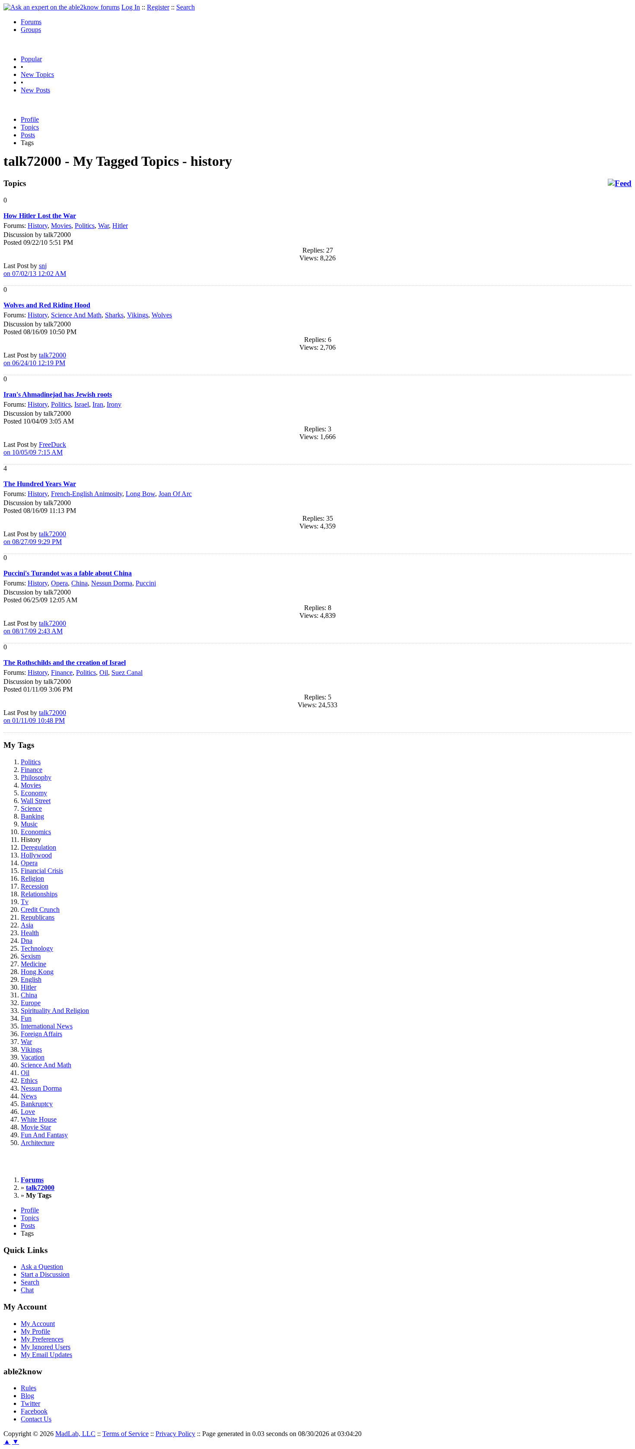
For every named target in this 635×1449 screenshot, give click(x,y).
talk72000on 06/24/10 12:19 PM (34, 359)
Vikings (137, 315)
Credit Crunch (40, 909)
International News (47, 1026)
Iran (97, 404)
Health (30, 932)
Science (31, 808)
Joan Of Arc (175, 493)
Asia (27, 925)
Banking (32, 816)
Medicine (33, 964)
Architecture (37, 1142)
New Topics (37, 74)
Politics (85, 225)
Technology (37, 948)
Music (29, 824)
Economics (36, 831)
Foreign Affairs (41, 1034)
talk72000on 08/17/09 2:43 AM (34, 627)
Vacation (32, 1057)
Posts (28, 135)
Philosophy (36, 777)
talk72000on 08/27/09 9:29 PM (34, 537)
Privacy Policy (175, 1433)
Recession (34, 886)
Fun (26, 1018)
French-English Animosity (86, 493)
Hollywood (36, 855)
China (79, 583)
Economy (34, 793)
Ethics (29, 1080)
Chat (27, 1290)
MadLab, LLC (75, 1433)
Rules (28, 1388)
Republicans (37, 917)
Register (158, 7)
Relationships (39, 894)
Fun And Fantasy (44, 1135)
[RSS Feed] (620, 183)
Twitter (30, 1403)
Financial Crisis (42, 870)
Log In (130, 7)
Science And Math (76, 315)
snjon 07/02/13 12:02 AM (34, 269)
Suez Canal (127, 672)
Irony (114, 404)
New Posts (35, 90)
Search (185, 7)
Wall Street (36, 800)
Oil (103, 672)
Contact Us (36, 1419)
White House (39, 1119)
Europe (31, 1002)
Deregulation (38, 847)
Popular (31, 59)
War (103, 225)
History (38, 225)
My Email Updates (46, 1354)
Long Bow (140, 493)
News (29, 1096)
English (31, 979)
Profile (30, 119)
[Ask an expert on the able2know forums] (61, 7)
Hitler (120, 225)
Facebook (34, 1411)
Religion (32, 878)
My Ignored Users (45, 1347)
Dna (26, 940)
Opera (59, 583)
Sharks (114, 315)
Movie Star (36, 1127)
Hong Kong (37, 971)
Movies (61, 225)
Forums (31, 21)
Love (28, 1111)
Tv (25, 901)
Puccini (146, 583)
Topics (30, 127)
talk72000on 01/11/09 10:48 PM (34, 716)
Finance (62, 672)
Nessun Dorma (111, 583)
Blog (27, 1395)
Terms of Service (125, 1433)
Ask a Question (42, 1266)
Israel (81, 404)
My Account (38, 1323)
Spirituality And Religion (55, 1010)
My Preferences (42, 1339)
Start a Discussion (45, 1274)
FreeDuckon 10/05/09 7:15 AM (34, 448)
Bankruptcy (37, 1103)
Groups (31, 29)
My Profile (35, 1331)
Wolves (162, 315)
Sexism (31, 956)
